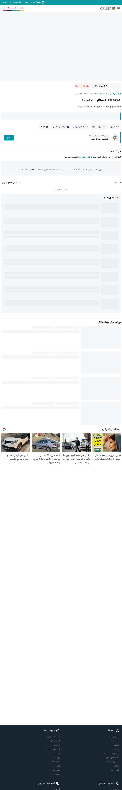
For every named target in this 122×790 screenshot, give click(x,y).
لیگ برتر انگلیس (114, 93)
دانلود (8, 137)
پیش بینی (56, 770)
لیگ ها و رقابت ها (52, 749)
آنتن (58, 766)
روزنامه (57, 757)
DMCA (116, 766)
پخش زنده (56, 774)
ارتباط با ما (115, 741)
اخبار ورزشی (55, 741)
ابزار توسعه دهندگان (111, 753)
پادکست (57, 745)
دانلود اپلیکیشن (113, 736)
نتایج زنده (56, 761)
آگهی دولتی (115, 770)
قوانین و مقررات (85, 157)
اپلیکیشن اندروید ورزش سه (13, 8)
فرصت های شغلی (112, 757)
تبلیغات (116, 745)
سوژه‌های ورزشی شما (52, 736)
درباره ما (116, 749)
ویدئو (57, 753)
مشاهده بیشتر (59, 190)
